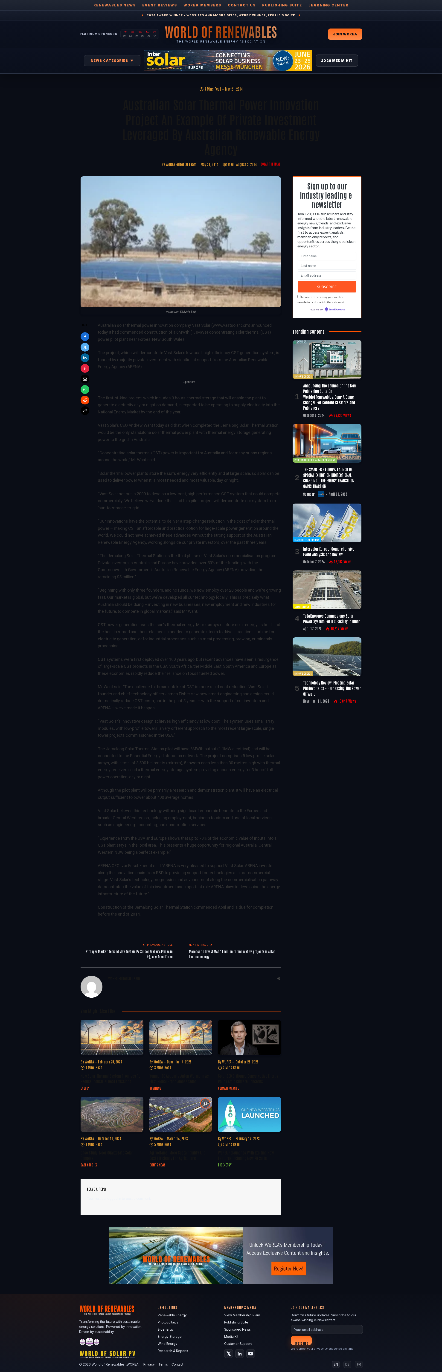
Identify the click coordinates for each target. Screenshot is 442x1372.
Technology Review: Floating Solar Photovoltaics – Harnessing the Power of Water (332, 688)
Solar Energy (301, 606)
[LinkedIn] (85, 357)
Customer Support (238, 1344)
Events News (157, 1165)
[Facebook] (85, 336)
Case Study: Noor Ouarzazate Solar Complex (107, 1155)
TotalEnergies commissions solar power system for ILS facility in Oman (332, 618)
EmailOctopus (337, 310)
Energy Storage (170, 1336)
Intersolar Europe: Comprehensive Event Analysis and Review (329, 551)
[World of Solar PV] (107, 1355)
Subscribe (301, 1343)
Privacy (149, 1364)
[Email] (85, 379)
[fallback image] (221, 1255)
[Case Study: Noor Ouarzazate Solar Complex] (112, 1114)
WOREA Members (202, 5)
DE (347, 1364)
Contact (177, 1364)
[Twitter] (85, 347)
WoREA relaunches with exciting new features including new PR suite (246, 1155)
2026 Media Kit (337, 61)
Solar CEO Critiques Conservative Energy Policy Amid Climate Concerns (248, 1078)
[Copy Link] (85, 410)
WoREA (89, 1061)
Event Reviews (159, 5)
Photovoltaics (168, 1322)
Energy (85, 1088)
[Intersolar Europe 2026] (228, 60)
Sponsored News (237, 1329)
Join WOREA (345, 34)
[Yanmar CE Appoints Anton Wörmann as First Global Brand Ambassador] (180, 1037)
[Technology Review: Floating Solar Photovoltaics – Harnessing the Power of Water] (327, 656)
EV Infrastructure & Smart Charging (314, 460)
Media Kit (231, 1336)
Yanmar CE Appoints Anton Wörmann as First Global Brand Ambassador (179, 1078)
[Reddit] (85, 400)
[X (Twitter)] (228, 1353)
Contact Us (242, 5)
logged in (114, 1198)
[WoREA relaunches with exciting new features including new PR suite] (249, 1114)
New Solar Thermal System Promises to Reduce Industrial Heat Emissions (110, 1078)
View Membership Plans (242, 1315)
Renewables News (114, 5)
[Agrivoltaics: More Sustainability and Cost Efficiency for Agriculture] (180, 1114)
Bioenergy (225, 1165)
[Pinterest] (85, 368)
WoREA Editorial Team (181, 164)
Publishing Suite (282, 5)
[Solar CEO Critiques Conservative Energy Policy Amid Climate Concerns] (249, 1037)
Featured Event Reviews (306, 539)
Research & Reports (173, 1351)
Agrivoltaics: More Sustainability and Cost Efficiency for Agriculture (177, 1155)
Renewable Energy (172, 1315)
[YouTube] (250, 1353)
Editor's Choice (302, 376)
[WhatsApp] (85, 389)
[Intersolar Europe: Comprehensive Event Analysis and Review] (327, 523)
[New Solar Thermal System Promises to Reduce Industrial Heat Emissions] (112, 1037)
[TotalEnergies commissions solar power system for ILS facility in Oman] (327, 589)
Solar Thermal (270, 164)
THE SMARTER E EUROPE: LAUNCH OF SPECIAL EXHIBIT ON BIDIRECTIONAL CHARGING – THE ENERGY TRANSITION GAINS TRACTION (328, 477)
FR (359, 1364)
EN (336, 1364)
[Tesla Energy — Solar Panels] (139, 34)
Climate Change (228, 1088)
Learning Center (328, 5)
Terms (163, 1364)
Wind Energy (167, 1344)
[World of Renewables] (89, 1343)
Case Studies (89, 1165)
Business (155, 1088)
